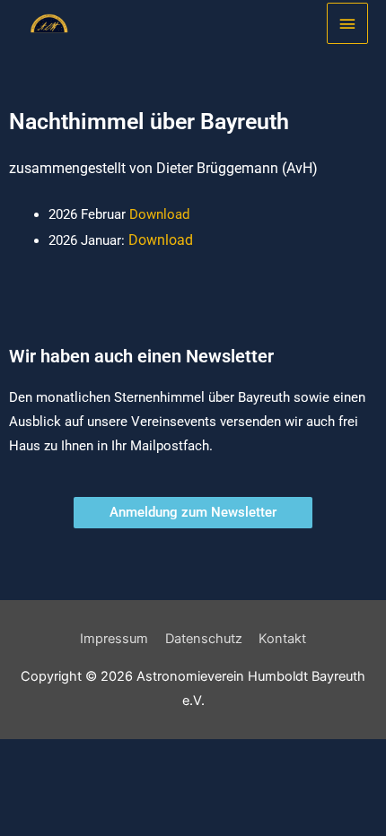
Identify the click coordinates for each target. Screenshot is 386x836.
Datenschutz (203, 639)
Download (159, 214)
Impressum (114, 639)
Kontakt (282, 639)
